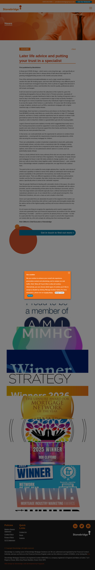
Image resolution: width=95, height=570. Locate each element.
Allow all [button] (30, 295)
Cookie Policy (48, 292)
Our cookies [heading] (30, 274)
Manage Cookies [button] (59, 292)
